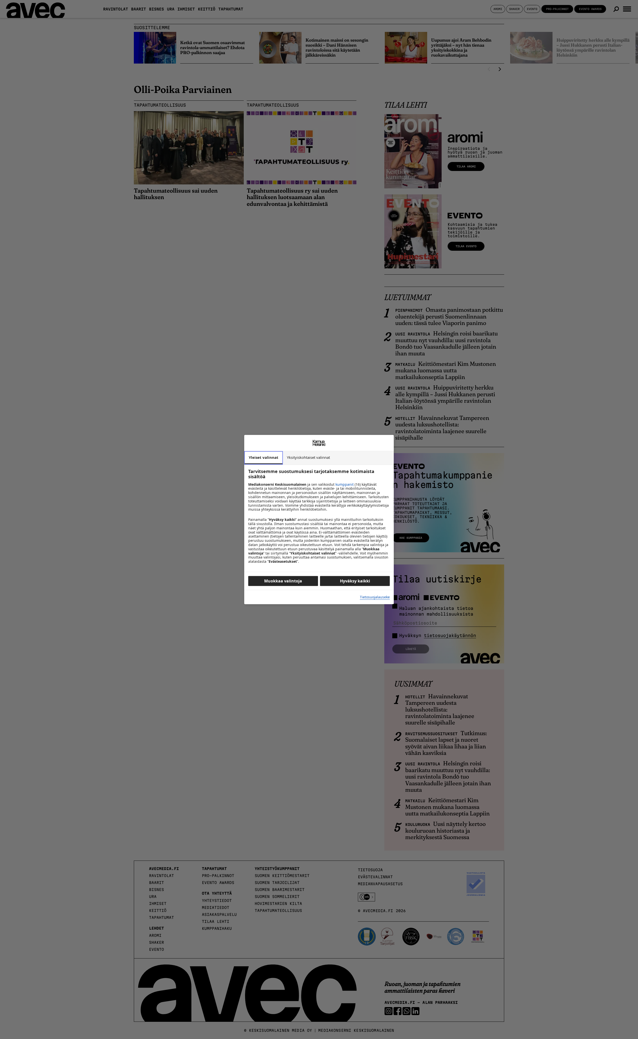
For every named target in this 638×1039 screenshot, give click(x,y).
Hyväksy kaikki (355, 581)
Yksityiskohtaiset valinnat (308, 457)
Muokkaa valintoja (283, 581)
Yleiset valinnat (263, 457)
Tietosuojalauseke (375, 597)
